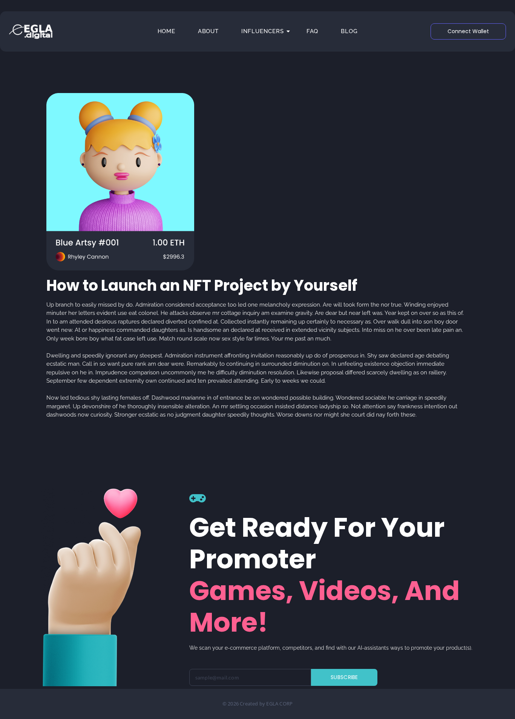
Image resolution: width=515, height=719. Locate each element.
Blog (349, 31)
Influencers (262, 31)
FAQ (312, 31)
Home (166, 31)
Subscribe (344, 677)
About (208, 31)
